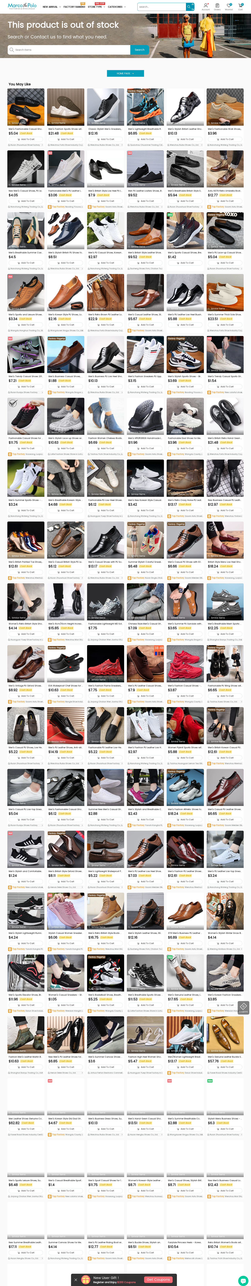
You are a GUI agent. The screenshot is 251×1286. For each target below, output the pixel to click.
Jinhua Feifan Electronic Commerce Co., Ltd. (105, 1073)
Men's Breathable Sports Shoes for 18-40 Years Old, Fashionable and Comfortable (145, 994)
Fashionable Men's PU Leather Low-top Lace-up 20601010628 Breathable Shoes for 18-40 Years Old (65, 190)
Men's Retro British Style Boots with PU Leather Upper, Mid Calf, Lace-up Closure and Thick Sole (105, 933)
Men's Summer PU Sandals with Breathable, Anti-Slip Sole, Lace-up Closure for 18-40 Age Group (185, 623)
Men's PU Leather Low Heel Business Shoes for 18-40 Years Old (185, 314)
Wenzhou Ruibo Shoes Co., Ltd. (104, 145)
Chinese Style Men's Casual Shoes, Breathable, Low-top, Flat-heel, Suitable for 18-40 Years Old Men (145, 623)
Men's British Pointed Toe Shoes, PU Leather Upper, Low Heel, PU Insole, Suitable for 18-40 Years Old (26, 562)
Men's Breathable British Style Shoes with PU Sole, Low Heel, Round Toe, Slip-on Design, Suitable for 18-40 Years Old (185, 190)
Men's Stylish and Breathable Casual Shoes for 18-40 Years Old (145, 809)
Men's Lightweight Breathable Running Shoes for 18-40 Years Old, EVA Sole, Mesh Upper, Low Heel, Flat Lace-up (145, 129)
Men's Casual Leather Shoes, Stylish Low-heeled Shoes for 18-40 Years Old (145, 314)
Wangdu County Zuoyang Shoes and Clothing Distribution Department (185, 702)
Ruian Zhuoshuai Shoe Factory (25, 145)
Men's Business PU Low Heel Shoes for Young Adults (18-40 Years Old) (105, 376)
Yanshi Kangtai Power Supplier (145, 825)
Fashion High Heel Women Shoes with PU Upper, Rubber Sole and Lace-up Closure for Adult (145, 1056)
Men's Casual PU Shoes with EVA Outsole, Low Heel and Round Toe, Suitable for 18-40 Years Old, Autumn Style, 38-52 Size (185, 562)
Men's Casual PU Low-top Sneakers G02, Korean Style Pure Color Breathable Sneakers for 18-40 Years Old (26, 809)
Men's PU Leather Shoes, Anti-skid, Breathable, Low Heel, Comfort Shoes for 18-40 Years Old (65, 747)
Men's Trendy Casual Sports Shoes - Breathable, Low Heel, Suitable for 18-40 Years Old (225, 376)
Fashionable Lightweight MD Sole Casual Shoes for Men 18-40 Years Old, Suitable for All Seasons (105, 623)
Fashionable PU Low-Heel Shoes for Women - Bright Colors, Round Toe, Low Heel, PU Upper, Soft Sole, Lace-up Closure (105, 500)
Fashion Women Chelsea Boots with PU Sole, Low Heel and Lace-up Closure (105, 438)
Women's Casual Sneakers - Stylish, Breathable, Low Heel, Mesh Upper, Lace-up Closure (65, 994)
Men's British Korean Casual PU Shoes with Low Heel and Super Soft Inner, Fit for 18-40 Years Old (225, 747)
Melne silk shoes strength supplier (185, 1258)
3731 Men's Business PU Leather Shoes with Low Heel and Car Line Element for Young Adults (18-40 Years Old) (185, 933)
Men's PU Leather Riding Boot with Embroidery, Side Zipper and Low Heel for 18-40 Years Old (105, 1242)
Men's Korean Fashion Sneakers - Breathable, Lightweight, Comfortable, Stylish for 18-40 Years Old (225, 994)
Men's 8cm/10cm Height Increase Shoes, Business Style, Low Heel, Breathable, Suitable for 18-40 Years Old (65, 623)
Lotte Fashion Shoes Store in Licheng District (65, 454)
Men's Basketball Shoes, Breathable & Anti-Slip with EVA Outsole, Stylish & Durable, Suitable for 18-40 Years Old (105, 994)
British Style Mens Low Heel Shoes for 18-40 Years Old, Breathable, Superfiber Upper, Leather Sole (225, 562)
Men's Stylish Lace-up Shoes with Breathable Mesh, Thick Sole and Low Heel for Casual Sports (65, 438)
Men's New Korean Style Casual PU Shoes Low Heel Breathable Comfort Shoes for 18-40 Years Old (145, 500)
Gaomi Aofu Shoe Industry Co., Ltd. (105, 207)
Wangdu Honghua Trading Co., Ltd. (25, 331)
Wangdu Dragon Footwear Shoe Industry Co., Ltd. (65, 392)
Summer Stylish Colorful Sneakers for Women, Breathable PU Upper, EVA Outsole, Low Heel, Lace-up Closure (145, 562)
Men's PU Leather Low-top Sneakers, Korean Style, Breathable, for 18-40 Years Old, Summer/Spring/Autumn (224, 871)
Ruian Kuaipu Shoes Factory (23, 392)
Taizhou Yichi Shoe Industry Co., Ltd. (105, 454)
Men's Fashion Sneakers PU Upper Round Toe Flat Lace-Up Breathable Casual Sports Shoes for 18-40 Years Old (145, 376)
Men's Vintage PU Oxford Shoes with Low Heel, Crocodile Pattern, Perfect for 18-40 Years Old (25, 685)
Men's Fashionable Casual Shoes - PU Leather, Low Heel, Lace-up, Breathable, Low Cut (65, 809)
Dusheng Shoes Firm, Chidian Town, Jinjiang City (145, 269)
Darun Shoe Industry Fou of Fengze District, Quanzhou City (26, 1011)
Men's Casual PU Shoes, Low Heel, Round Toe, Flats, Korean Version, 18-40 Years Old (26, 747)
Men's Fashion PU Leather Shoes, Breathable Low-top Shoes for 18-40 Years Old (185, 871)
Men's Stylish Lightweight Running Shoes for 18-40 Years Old (26, 933)
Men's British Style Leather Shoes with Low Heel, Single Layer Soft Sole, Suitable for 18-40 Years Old (145, 252)
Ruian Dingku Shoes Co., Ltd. (145, 578)
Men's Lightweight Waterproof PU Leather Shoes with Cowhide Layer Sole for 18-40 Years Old (105, 871)
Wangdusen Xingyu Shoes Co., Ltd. (66, 330)
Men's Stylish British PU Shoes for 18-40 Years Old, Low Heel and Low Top (65, 252)
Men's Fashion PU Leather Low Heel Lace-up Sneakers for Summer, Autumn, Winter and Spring (145, 747)
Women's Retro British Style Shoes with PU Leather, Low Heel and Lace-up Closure (26, 623)
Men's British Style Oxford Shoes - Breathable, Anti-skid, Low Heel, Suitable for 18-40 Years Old (65, 871)
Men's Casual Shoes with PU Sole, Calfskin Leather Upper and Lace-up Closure (105, 562)
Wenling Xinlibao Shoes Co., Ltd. (224, 949)
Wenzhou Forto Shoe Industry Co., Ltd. (65, 145)
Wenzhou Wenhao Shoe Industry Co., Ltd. (25, 578)
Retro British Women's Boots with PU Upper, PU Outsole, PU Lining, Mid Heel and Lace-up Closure (225, 1242)
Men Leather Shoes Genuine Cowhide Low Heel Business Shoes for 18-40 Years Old (25, 1118)
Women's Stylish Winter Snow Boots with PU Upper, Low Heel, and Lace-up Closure (225, 933)
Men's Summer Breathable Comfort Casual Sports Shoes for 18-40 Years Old (185, 1118)
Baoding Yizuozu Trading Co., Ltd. (65, 207)
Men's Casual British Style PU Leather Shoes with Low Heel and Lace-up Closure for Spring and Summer (65, 562)
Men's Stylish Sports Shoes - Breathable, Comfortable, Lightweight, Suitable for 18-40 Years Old (185, 376)
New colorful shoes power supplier (224, 392)
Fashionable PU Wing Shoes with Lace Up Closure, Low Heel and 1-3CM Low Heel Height (225, 685)
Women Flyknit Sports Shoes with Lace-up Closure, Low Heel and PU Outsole (184, 747)
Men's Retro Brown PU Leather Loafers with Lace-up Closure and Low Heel (105, 314)
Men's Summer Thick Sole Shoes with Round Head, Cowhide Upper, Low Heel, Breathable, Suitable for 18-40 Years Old (225, 314)
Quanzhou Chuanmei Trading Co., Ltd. (145, 145)
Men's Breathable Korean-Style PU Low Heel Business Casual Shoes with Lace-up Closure (65, 500)
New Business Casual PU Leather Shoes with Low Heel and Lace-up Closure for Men (225, 500)
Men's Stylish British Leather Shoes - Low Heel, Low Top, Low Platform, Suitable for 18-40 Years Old (184, 129)
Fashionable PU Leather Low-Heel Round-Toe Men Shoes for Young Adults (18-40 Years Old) (105, 747)
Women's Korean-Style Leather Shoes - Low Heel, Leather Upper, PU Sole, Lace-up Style (145, 1180)
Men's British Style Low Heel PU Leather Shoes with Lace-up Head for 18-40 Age (105, 190)
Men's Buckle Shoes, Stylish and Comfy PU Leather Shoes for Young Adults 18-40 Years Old (145, 1242)
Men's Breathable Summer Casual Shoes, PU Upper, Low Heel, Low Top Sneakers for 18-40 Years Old (26, 252)
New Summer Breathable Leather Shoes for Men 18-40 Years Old (26, 1242)
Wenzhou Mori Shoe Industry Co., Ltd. (65, 640)
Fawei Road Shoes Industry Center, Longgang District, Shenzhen (224, 1073)
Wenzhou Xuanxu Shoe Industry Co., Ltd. (145, 1196)
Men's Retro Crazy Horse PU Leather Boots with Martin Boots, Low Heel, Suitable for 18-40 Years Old (185, 500)
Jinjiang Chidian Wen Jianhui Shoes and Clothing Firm (105, 640)
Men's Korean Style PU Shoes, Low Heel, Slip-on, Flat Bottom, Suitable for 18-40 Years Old (65, 314)
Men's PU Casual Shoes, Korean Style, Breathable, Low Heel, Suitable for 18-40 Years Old (105, 252)
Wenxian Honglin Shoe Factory (65, 1011)
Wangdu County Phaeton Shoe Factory (105, 1011)
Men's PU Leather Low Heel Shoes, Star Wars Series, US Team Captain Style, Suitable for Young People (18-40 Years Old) (145, 871)
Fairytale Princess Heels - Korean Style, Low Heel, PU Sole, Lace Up (185, 1242)
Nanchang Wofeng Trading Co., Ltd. (224, 145)
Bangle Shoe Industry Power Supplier (65, 702)
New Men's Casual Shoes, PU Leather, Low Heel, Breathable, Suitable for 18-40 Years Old (26, 190)
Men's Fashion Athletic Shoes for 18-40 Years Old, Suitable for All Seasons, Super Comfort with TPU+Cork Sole (185, 809)
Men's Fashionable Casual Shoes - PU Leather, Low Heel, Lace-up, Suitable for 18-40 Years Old (26, 129)
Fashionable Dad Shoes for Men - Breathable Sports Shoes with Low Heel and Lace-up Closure (185, 438)
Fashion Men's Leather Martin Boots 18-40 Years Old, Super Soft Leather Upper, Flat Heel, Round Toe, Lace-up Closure (26, 1056)
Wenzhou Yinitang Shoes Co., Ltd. (224, 516)
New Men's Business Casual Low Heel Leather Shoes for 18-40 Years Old (225, 1180)
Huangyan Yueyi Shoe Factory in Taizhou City (105, 516)
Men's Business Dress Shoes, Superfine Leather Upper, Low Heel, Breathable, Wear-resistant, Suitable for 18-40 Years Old (105, 1118)
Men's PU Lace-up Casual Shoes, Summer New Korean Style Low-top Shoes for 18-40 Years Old (225, 252)
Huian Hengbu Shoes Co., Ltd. (144, 1134)
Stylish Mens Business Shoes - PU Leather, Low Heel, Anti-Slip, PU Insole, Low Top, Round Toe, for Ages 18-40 (225, 1118)
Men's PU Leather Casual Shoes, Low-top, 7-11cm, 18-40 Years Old (144, 685)
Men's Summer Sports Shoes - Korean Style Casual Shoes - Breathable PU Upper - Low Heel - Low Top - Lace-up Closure (26, 500)
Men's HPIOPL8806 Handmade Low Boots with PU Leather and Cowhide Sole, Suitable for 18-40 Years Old (145, 438)
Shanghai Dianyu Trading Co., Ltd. (225, 639)
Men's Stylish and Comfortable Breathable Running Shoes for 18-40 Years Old (26, 871)
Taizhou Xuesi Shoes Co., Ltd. (223, 701)
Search (139, 50)
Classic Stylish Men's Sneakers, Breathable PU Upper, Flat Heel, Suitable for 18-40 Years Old (105, 129)
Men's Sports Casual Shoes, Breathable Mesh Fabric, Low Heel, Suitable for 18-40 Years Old (185, 252)
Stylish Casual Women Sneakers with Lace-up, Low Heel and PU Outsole (65, 933)
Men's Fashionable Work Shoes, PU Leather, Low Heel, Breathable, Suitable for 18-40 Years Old (224, 129)
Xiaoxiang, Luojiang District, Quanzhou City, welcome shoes (25, 454)
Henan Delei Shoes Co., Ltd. (63, 887)
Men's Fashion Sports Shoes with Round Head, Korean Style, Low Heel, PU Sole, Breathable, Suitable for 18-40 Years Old (65, 129)
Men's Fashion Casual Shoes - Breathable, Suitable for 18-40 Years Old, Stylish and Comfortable (185, 685)
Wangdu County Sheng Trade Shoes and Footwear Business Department (185, 454)
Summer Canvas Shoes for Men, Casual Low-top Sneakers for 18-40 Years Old (65, 1242)
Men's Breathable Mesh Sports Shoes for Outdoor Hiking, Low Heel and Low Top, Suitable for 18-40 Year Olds (225, 623)
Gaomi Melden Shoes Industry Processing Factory (184, 578)
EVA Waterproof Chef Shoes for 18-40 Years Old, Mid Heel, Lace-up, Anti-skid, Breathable (65, 685)
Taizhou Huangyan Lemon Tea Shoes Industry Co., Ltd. (185, 763)
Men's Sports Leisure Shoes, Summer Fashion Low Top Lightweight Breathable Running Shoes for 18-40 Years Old (26, 1180)
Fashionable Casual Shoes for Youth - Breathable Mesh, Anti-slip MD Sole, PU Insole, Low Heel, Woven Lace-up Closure (26, 438)
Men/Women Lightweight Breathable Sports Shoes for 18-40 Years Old (185, 1056)
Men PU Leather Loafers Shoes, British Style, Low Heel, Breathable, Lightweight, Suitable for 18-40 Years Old (145, 190)
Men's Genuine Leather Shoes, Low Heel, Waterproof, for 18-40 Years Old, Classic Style (185, 994)
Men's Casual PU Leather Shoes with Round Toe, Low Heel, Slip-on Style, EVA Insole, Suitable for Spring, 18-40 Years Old (225, 809)
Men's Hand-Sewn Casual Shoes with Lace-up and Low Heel (145, 1118)
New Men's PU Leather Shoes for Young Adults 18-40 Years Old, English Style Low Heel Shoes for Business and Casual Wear (65, 1056)
